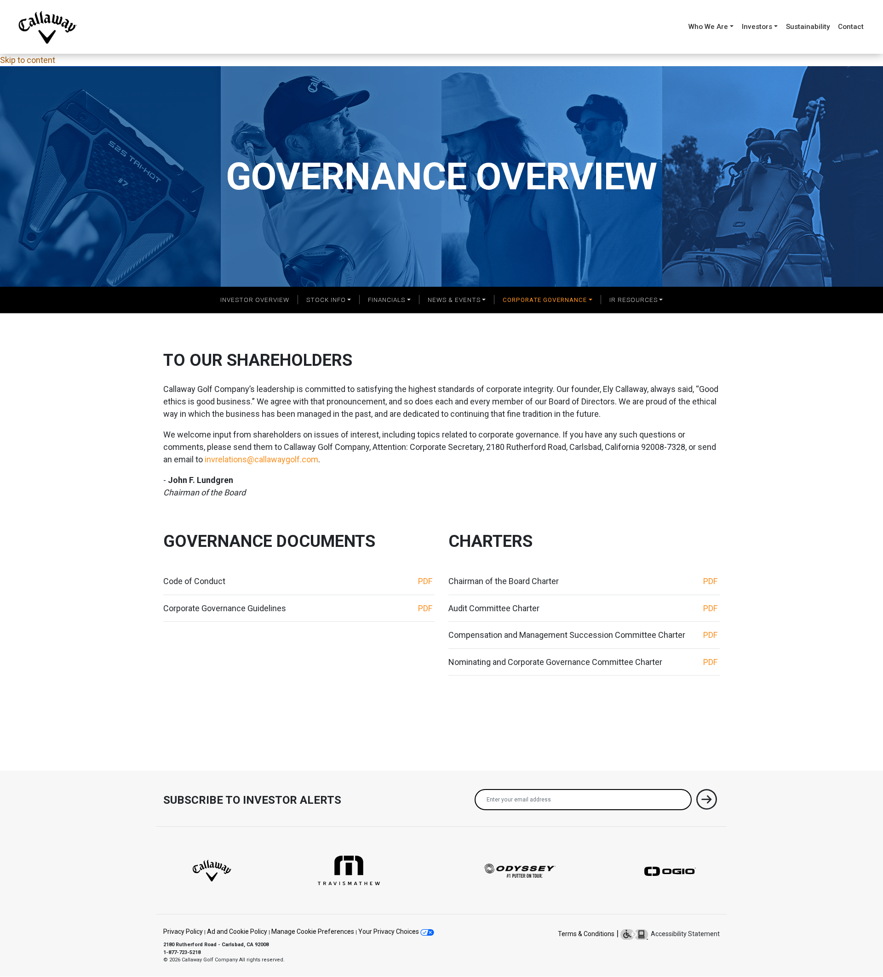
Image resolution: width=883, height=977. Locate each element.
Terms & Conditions (586, 933)
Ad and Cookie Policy (237, 931)
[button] (328, 299)
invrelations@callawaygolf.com (261, 459)
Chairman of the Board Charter (503, 581)
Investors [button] (757, 27)
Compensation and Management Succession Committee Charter (566, 635)
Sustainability (808, 27)
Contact (851, 27)
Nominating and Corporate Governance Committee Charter (555, 662)
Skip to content (27, 60)
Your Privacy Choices (389, 931)
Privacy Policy (183, 931)
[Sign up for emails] (707, 801)
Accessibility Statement (684, 933)
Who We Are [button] (708, 27)
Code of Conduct (194, 581)
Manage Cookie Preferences (312, 931)
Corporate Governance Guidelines (224, 608)
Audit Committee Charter (493, 608)
